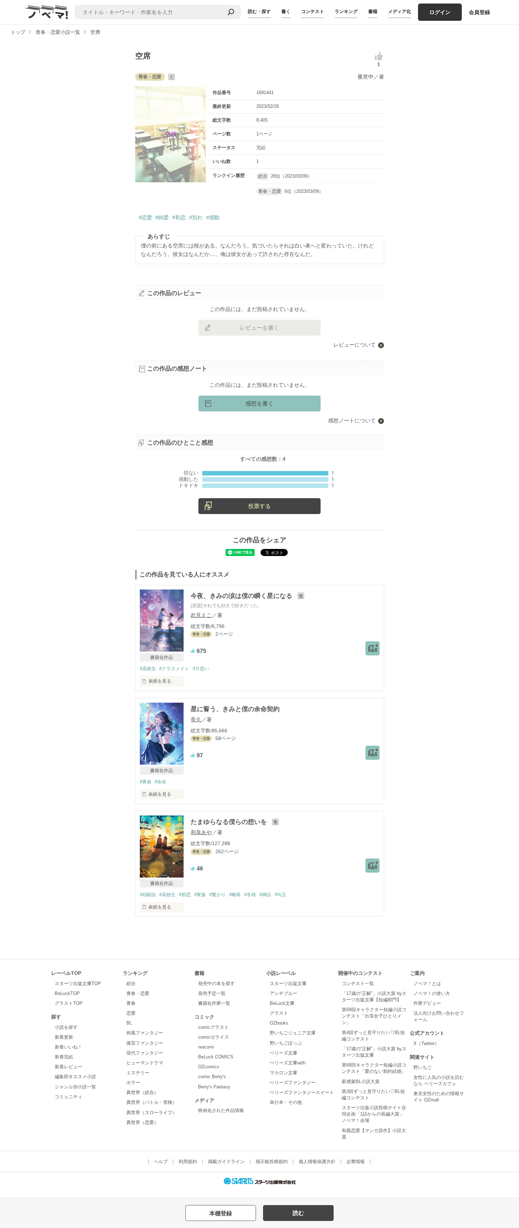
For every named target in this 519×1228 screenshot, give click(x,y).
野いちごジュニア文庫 (293, 1032)
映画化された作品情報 (221, 1110)
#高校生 (148, 668)
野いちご (422, 1067)
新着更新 (64, 1037)
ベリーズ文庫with (287, 1062)
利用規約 (188, 1161)
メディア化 (399, 11)
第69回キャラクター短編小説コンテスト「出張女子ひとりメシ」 (374, 1016)
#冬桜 (250, 894)
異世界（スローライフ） (151, 1112)
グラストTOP (69, 1003)
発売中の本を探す (216, 983)
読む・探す (259, 11)
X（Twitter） (426, 1043)
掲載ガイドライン (226, 1161)
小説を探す (66, 1027)
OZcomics (208, 1066)
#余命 (160, 781)
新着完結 (64, 1056)
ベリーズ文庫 (283, 1053)
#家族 (200, 894)
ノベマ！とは (427, 983)
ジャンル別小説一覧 (75, 1086)
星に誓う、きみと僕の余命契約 (235, 709)
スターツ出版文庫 (288, 983)
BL (129, 1023)
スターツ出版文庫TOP (78, 983)
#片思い (201, 668)
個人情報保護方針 (317, 1161)
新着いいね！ (68, 1047)
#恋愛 (145, 217)
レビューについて (354, 345)
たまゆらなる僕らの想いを (230, 821)
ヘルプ (161, 1161)
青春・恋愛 (137, 993)
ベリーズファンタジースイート (302, 1092)
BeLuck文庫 (282, 1003)
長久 (196, 719)
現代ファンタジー (144, 1053)
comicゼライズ (213, 1037)
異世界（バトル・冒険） (151, 1102)
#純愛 (162, 217)
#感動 (213, 217)
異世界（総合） (142, 1092)
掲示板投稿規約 (272, 1161)
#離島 (235, 894)
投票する (259, 506)
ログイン (440, 12)
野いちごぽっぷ (286, 1043)
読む (298, 1213)
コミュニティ (68, 1096)
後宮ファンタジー (144, 1043)
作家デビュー (427, 1003)
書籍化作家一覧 (214, 1003)
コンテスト (312, 11)
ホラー (133, 1082)
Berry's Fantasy (214, 1086)
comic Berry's (212, 1076)
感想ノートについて (352, 420)
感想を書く (259, 404)
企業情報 (355, 1161)
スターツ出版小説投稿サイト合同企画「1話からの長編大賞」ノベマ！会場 (374, 1114)
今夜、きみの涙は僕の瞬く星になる (242, 595)
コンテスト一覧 (358, 983)
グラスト (279, 1013)
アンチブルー (283, 993)
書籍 (372, 11)
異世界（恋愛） (142, 1122)
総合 (131, 983)
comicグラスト (213, 1027)
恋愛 (131, 1013)
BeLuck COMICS (215, 1056)
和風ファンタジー (144, 1032)
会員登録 (479, 12)
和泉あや (201, 832)
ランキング (346, 11)
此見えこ (201, 615)
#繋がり (217, 894)
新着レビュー (68, 1066)
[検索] (231, 12)
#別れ (196, 217)
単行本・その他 (286, 1102)
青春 (131, 1003)
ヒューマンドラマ (144, 1062)
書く (286, 11)
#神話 (265, 894)
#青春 (145, 781)
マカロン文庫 (283, 1072)
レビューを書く (259, 328)
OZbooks (279, 1023)
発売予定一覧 (212, 993)
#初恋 (179, 217)
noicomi (206, 1047)
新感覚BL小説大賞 (361, 1081)
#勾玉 (280, 894)
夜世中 (366, 77)
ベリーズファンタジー (293, 1082)
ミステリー (137, 1072)
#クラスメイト (174, 668)
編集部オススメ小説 (75, 1076)
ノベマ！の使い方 (431, 993)
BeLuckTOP (67, 993)
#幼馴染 (148, 894)
